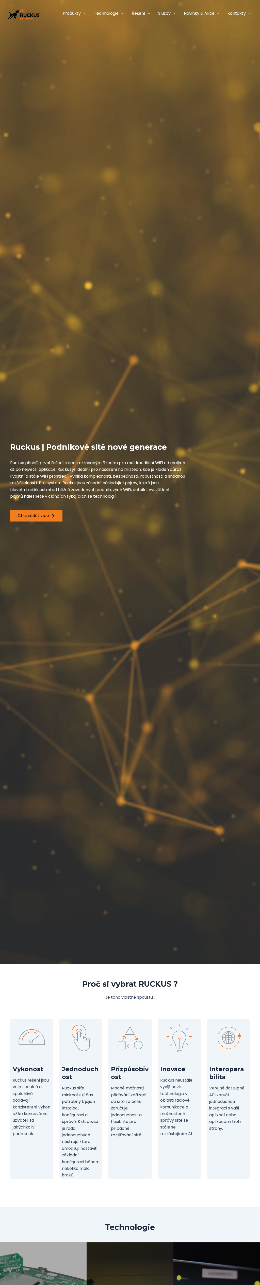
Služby (164, 13)
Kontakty (237, 13)
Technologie (106, 13)
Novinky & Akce (199, 13)
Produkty (72, 13)
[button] (83, 13)
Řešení (138, 13)
